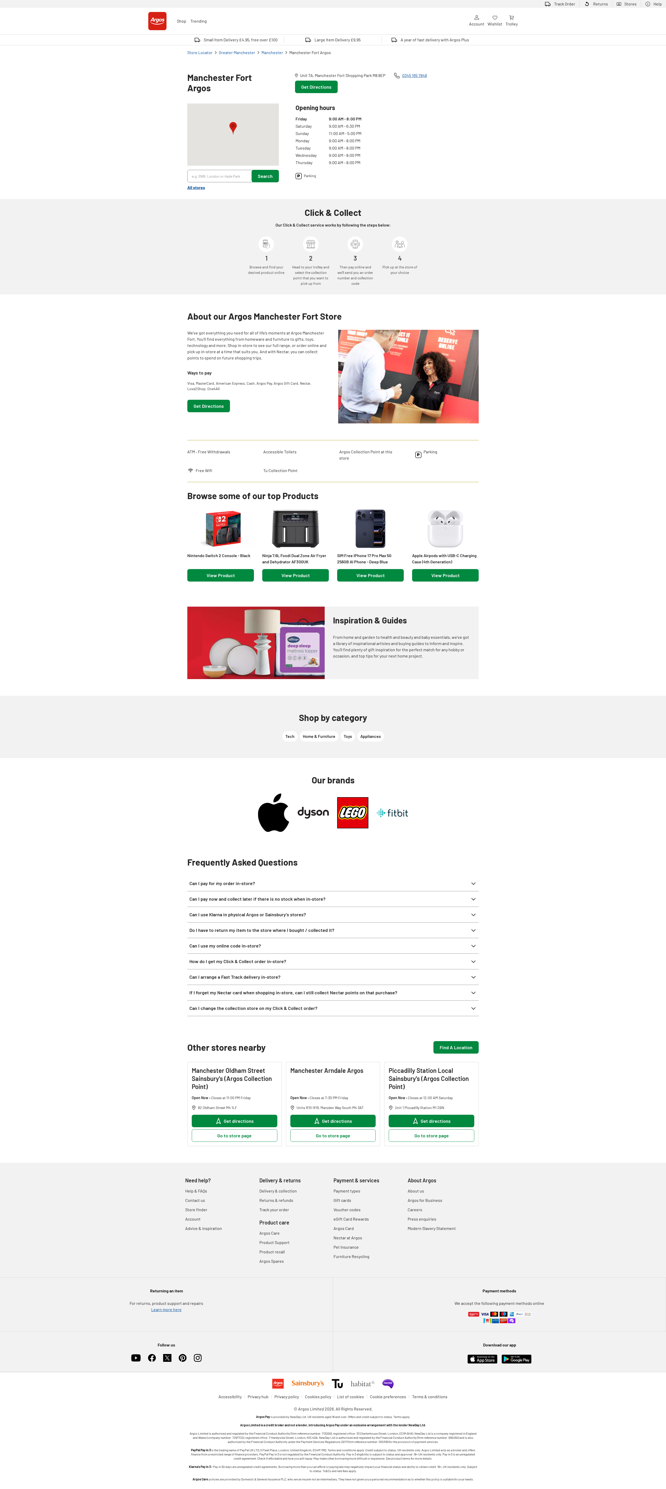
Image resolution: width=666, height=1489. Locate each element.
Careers (415, 1209)
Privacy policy (286, 1396)
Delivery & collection (278, 1190)
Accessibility (230, 1396)
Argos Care (269, 1232)
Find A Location (456, 1047)
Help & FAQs (196, 1190)
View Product (221, 575)
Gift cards (342, 1200)
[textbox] (257, 345)
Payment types (347, 1190)
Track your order (274, 1209)
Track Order (564, 3)
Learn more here (166, 1309)
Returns (600, 3)
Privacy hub (258, 1396)
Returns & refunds (276, 1200)
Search (265, 176)
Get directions (239, 1121)
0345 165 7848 (414, 75)
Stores (630, 3)
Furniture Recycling (351, 1256)
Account (476, 23)
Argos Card (344, 1228)
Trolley (511, 23)
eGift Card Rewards (351, 1218)
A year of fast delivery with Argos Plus (435, 39)
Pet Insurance (346, 1247)
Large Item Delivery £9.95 (338, 39)
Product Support (274, 1242)
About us (416, 1190)
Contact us (195, 1200)
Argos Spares (271, 1261)
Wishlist (495, 23)
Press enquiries (422, 1218)
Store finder (196, 1209)
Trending (198, 20)
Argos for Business (425, 1200)
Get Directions (316, 87)
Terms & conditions (429, 1396)
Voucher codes (347, 1209)
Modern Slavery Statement (432, 1228)
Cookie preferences (388, 1396)
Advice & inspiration (203, 1228)
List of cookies (350, 1396)
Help (658, 3)
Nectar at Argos (348, 1237)
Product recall (272, 1251)
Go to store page (234, 1135)
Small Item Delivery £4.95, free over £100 (241, 39)
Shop (181, 20)
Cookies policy (318, 1396)
